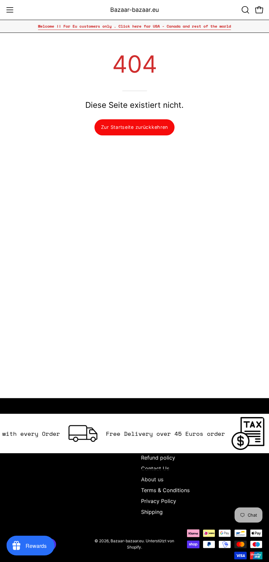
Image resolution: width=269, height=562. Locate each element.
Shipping (152, 511)
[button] (244, 9)
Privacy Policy (158, 501)
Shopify (134, 547)
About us (152, 479)
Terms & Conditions (165, 490)
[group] (134, 26)
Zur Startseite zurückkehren (134, 127)
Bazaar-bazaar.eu (134, 9)
